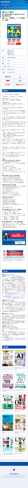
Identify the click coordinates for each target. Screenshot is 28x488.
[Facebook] (3, 12)
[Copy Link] (10, 12)
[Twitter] (5, 12)
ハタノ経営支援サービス (7, 315)
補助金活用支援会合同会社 (8, 327)
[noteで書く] (13, 12)
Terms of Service (17, 477)
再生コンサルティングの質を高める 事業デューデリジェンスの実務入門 (14, 295)
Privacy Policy (7, 477)
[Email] (8, 12)
